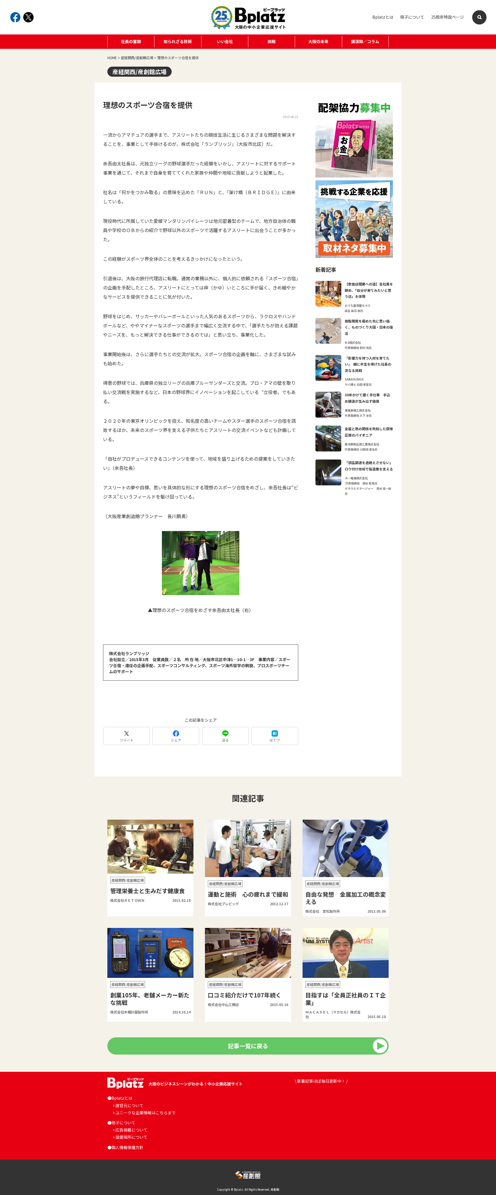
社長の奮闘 (131, 41)
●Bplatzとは (119, 1098)
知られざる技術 (178, 41)
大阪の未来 (318, 41)
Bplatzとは (382, 17)
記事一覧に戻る (248, 1046)
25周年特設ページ (447, 17)
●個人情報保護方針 (125, 1147)
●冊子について (121, 1122)
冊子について (412, 17)
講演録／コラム (365, 41)
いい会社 (225, 41)
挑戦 (272, 41)
